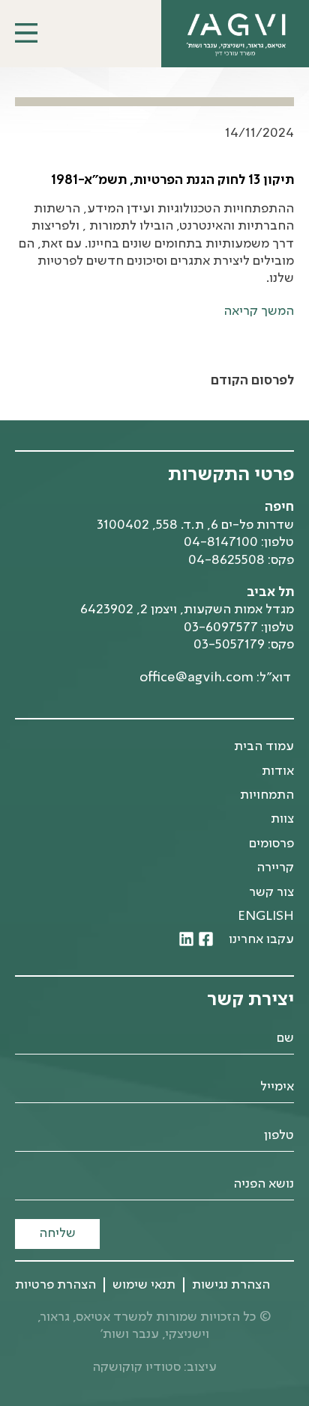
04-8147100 (221, 542)
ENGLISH (266, 916)
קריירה (275, 867)
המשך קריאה (259, 311)
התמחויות (267, 795)
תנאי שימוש (144, 1285)
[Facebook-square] (206, 939)
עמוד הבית (264, 746)
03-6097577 (221, 627)
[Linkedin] (186, 939)
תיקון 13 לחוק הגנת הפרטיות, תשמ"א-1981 (172, 180)
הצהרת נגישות (231, 1285)
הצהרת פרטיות (55, 1285)
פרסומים (271, 843)
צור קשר (271, 892)
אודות (278, 771)
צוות (282, 819)
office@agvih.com (197, 677)
